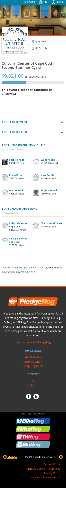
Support (29, 2)
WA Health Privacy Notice (45, 477)
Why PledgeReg (33, 357)
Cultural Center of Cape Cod (19, 225)
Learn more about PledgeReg (33, 342)
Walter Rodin (16, 190)
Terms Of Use (51, 464)
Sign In (60, 2)
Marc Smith (47, 175)
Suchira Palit (16, 159)
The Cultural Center (52, 223)
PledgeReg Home (33, 366)
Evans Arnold (48, 159)
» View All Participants (13, 149)
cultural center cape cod (18, 240)
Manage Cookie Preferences (43, 468)
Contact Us (33, 385)
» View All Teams (10, 213)
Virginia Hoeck (49, 190)
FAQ (33, 380)
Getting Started (33, 361)
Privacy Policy (52, 473)
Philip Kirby (15, 175)
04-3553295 (29, 272)
